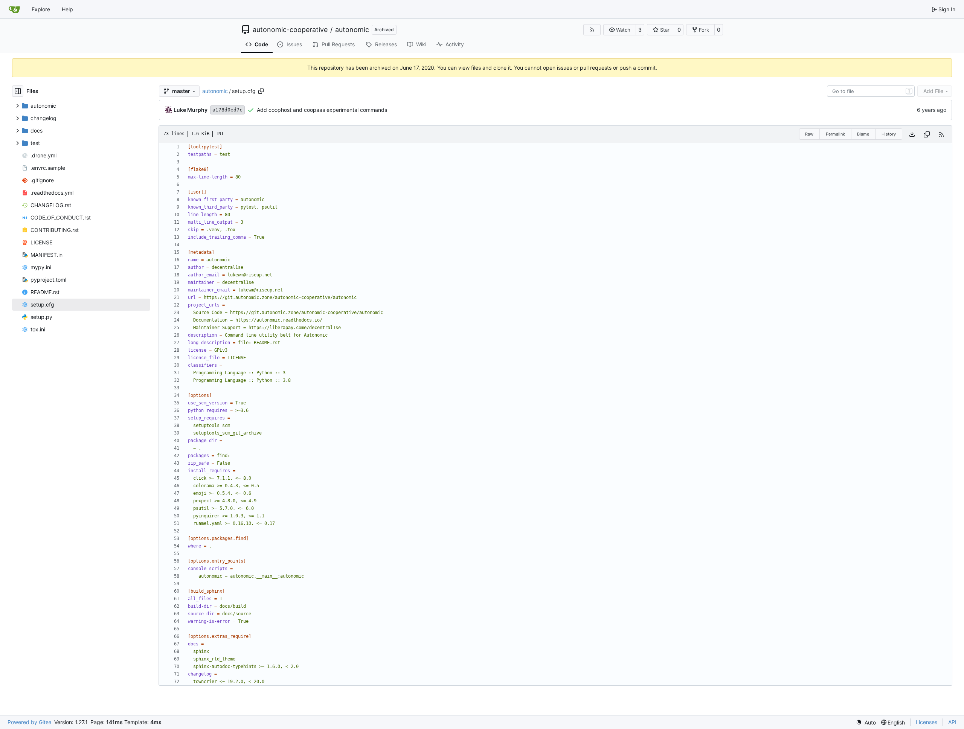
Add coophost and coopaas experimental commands (322, 110)
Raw (809, 134)
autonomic (352, 30)
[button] (619, 29)
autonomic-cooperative (290, 30)
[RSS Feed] (592, 29)
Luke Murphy (190, 110)
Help (67, 9)
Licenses (926, 722)
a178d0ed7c (227, 110)
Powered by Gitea (30, 722)
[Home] (14, 9)
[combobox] (871, 91)
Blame (863, 134)
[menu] (866, 722)
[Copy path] (261, 91)
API (952, 722)
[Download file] (912, 134)
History (889, 134)
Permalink (835, 134)
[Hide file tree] (17, 91)
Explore (41, 9)
